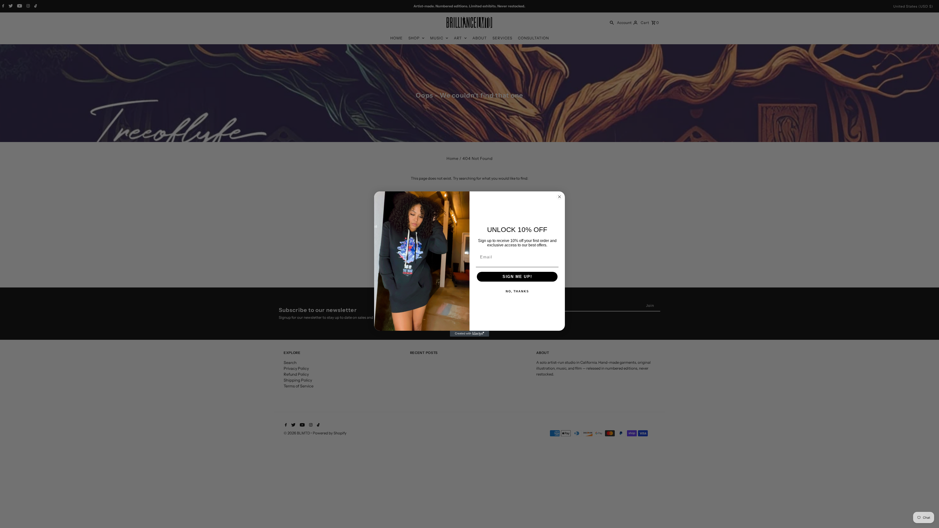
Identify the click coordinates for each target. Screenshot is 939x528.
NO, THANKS (517, 291)
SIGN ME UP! (517, 277)
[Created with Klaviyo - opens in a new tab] (469, 334)
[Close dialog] (559, 197)
